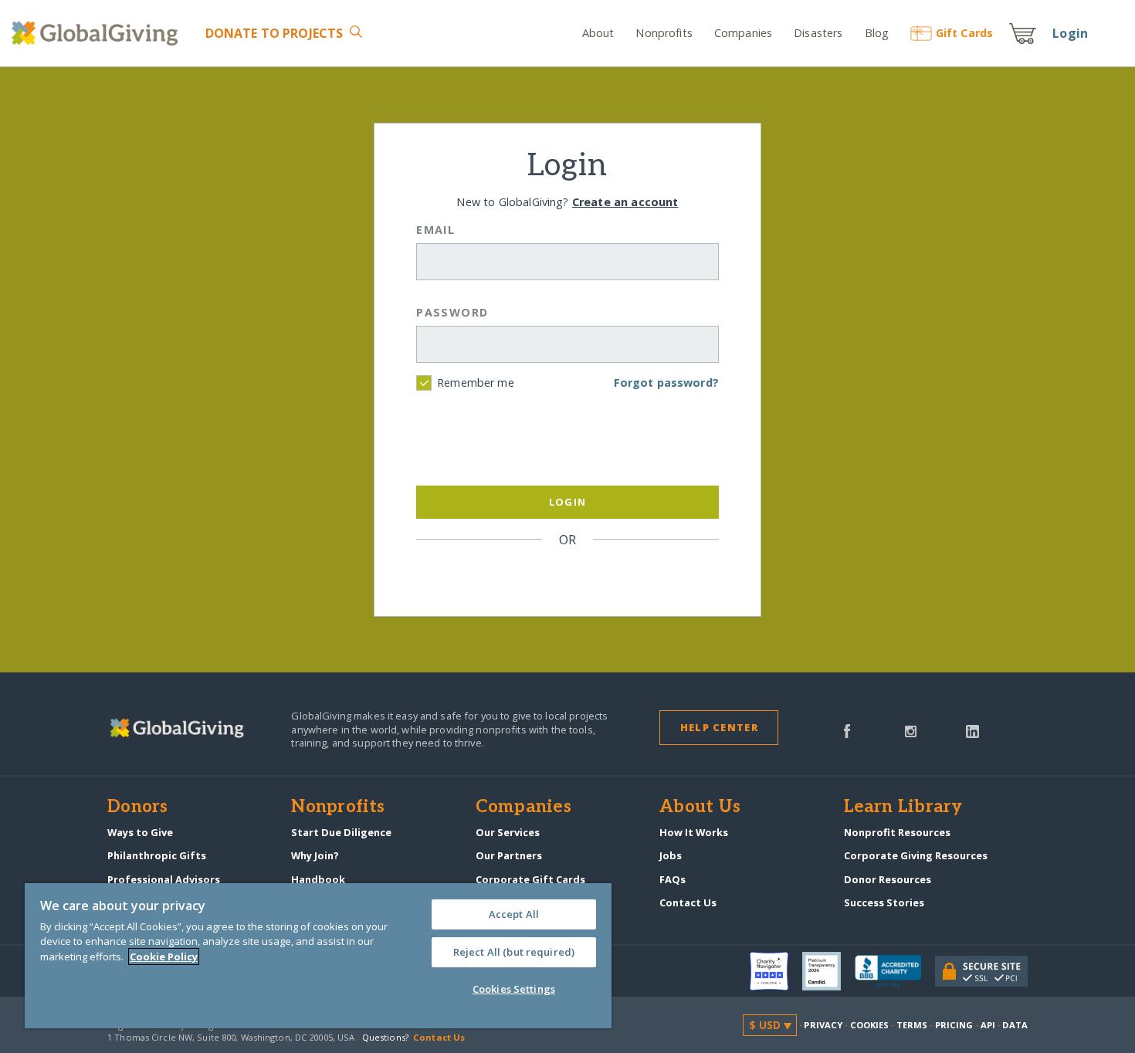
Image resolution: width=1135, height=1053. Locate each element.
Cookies (869, 1025)
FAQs (672, 879)
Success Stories (884, 902)
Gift (964, 32)
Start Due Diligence (341, 832)
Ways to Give (140, 832)
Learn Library (903, 807)
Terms (912, 1025)
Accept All (514, 914)
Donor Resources (887, 879)
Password (452, 312)
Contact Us (688, 902)
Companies (743, 32)
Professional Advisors (163, 879)
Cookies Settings (514, 989)
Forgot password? (666, 382)
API (988, 1025)
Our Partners (509, 855)
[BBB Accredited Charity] (895, 972)
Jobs (670, 855)
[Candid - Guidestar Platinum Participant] (828, 971)
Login (1070, 33)
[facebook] (847, 729)
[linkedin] (972, 729)
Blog (877, 32)
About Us (699, 807)
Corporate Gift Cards (530, 879)
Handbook (318, 879)
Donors (137, 807)
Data (1014, 1025)
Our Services (508, 832)
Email (435, 229)
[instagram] (910, 729)
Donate (274, 33)
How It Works (693, 832)
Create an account (625, 202)
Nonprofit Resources (897, 832)
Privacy (823, 1025)
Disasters (818, 32)
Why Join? (315, 855)
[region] (318, 955)
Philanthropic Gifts (156, 855)
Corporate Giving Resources (916, 855)
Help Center (719, 727)
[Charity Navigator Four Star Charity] (776, 971)
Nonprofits (663, 32)
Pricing (954, 1025)
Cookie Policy (164, 956)
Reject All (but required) (513, 952)
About (598, 32)
